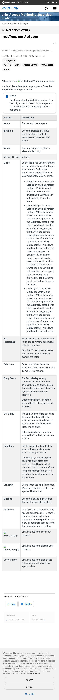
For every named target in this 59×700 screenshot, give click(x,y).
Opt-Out (29, 687)
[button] (29, 30)
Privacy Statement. (33, 674)
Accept (29, 680)
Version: (5, 50)
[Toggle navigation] (55, 8)
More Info (29, 694)
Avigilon (7, 65)
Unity (17, 65)
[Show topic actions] (55, 43)
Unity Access (47, 65)
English (9, 60)
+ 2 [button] (5, 69)
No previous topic (16, 620)
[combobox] (32, 50)
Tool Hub (51, 2)
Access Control (30, 65)
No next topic (37, 620)
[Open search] (46, 8)
